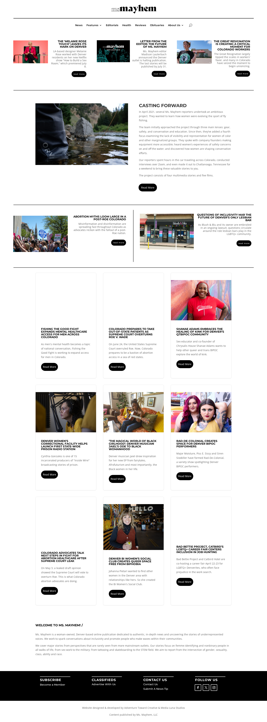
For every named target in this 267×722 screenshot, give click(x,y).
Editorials (112, 25)
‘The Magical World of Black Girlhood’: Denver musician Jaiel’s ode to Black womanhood (133, 437)
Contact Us (150, 684)
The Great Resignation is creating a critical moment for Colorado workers (232, 45)
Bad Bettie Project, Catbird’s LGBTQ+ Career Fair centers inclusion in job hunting (201, 551)
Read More (147, 187)
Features (92, 25)
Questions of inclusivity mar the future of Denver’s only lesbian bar (224, 217)
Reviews (140, 25)
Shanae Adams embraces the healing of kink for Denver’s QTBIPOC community (201, 325)
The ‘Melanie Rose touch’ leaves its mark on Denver (72, 44)
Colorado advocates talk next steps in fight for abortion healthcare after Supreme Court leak (66, 551)
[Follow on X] (206, 687)
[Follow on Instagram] (214, 687)
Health (126, 25)
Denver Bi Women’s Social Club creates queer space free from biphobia (133, 551)
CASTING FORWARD (163, 105)
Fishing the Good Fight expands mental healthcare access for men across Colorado (66, 325)
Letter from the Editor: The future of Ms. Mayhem (151, 44)
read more (79, 74)
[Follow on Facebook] (198, 687)
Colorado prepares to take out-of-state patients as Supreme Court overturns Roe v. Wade (133, 325)
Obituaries (157, 25)
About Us (174, 25)
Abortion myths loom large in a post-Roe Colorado (99, 218)
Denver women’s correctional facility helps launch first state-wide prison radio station (66, 437)
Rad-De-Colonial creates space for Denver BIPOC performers (201, 437)
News (78, 25)
